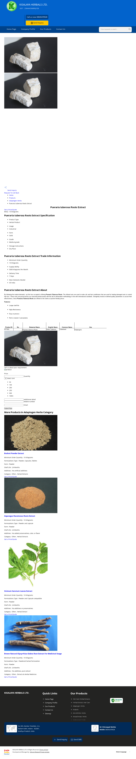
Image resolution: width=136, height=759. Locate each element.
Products (12, 198)
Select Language (121, 752)
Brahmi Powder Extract (14, 453)
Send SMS (78, 739)
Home (11, 195)
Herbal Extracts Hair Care (81, 702)
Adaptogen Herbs (15, 201)
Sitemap (48, 713)
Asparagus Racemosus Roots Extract (19, 516)
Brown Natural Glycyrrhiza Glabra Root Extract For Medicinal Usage (33, 654)
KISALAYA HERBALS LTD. (33, 6)
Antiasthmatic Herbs (80, 717)
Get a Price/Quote (10, 210)
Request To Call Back (11, 193)
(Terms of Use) (43, 750)
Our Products (45, 29)
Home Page (11, 29)
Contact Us (60, 29)
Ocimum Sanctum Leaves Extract (18, 591)
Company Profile (28, 29)
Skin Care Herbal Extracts (81, 699)
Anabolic (76, 710)
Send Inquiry (38, 23)
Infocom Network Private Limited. (39, 752)
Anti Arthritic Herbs (79, 713)
